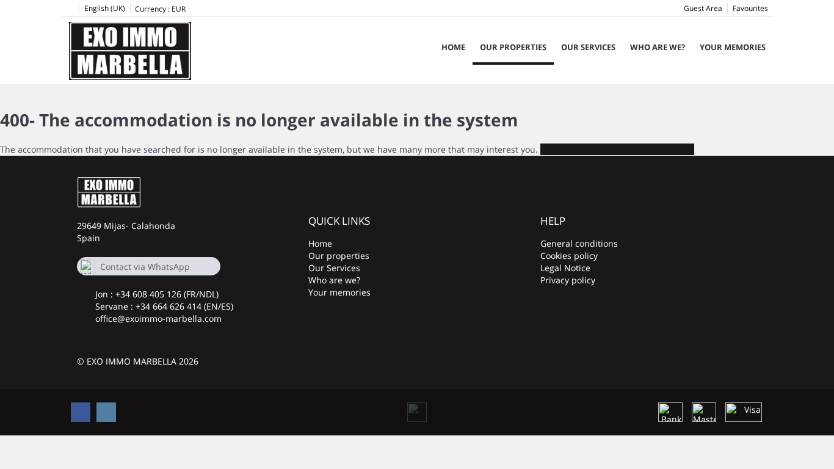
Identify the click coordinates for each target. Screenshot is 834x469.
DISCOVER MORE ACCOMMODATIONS (617, 149)
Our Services (588, 47)
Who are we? (657, 47)
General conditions (579, 243)
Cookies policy (569, 255)
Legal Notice (565, 268)
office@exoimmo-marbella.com (158, 318)
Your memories (733, 47)
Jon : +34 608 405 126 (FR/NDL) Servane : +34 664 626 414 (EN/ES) (164, 300)
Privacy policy (567, 280)
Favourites (750, 8)
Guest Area (703, 8)
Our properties (513, 47)
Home (453, 47)
